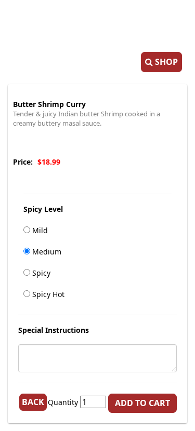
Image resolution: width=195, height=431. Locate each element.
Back (33, 402)
